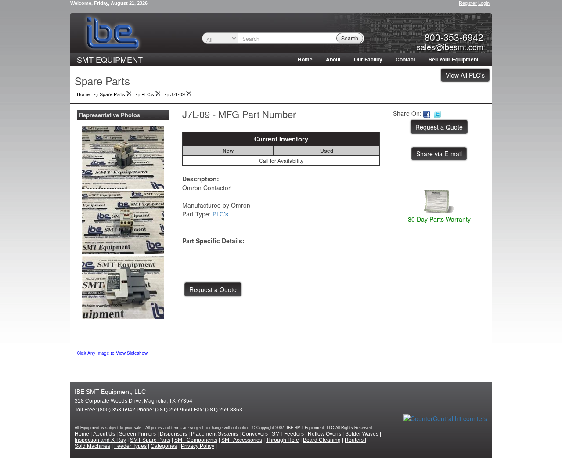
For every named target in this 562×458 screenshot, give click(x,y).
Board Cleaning (322, 440)
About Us (104, 434)
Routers (355, 440)
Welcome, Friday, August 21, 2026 (109, 3)
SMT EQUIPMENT (110, 59)
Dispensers (173, 434)
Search (349, 38)
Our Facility (368, 59)
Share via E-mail (439, 153)
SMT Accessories (241, 440)
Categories (164, 446)
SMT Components (195, 440)
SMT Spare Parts (150, 440)
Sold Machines (92, 446)
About (333, 59)
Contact (405, 59)
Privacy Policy (197, 446)
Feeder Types (130, 446)
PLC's (220, 213)
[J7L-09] (123, 155)
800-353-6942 (454, 37)
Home (305, 59)
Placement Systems (214, 434)
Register (468, 3)
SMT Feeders (288, 434)
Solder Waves (361, 434)
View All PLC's (465, 75)
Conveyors (255, 434)
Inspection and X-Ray (100, 440)
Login (484, 3)
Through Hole (282, 440)
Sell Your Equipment (454, 59)
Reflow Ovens (324, 434)
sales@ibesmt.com (450, 46)
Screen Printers (137, 434)
